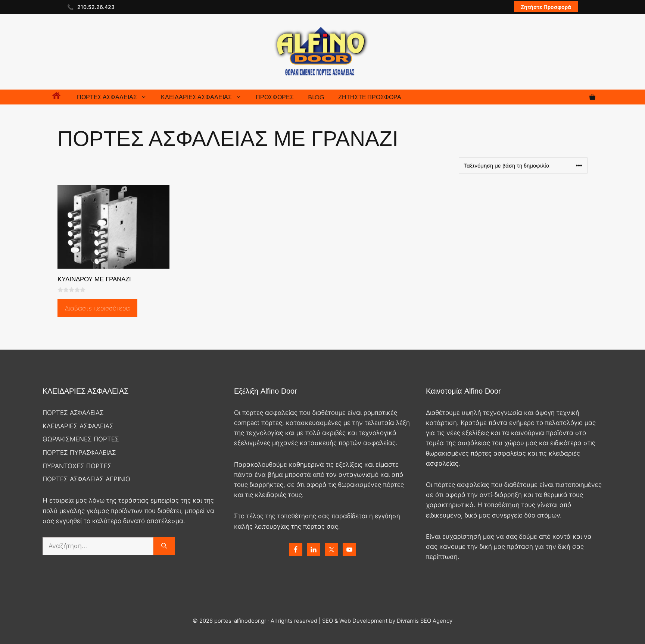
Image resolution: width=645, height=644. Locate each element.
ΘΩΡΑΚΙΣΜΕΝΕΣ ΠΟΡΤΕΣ (81, 439)
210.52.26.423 (96, 7)
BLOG (316, 96)
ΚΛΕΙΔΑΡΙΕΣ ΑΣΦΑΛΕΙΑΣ (196, 96)
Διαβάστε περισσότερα (97, 308)
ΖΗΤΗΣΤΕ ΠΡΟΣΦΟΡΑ (369, 96)
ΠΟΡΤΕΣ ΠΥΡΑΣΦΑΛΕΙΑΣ (79, 452)
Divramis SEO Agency (424, 620)
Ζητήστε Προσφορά (546, 7)
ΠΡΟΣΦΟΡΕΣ (275, 96)
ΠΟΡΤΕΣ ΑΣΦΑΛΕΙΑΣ (107, 96)
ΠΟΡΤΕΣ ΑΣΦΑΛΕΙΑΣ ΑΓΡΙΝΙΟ (86, 479)
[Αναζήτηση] (164, 546)
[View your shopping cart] (592, 97)
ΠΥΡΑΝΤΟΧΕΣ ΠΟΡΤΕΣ (77, 466)
